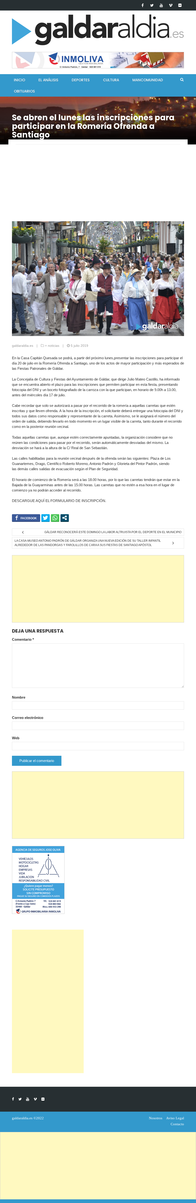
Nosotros (155, 1118)
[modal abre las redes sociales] (64, 517)
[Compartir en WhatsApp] (55, 517)
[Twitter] (152, 5)
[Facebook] (142, 5)
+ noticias (52, 346)
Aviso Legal (175, 1118)
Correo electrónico (27, 718)
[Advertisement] (98, 185)
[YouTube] (161, 5)
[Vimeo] (170, 5)
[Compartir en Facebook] (26, 517)
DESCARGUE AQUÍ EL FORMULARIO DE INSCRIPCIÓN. (59, 501)
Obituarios (24, 91)
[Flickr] (180, 5)
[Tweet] (45, 517)
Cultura (111, 80)
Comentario (23, 639)
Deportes (81, 80)
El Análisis (48, 80)
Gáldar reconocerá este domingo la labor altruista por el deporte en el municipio (112, 532)
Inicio (19, 80)
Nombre (18, 697)
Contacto (177, 1124)
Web (15, 738)
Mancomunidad (147, 80)
